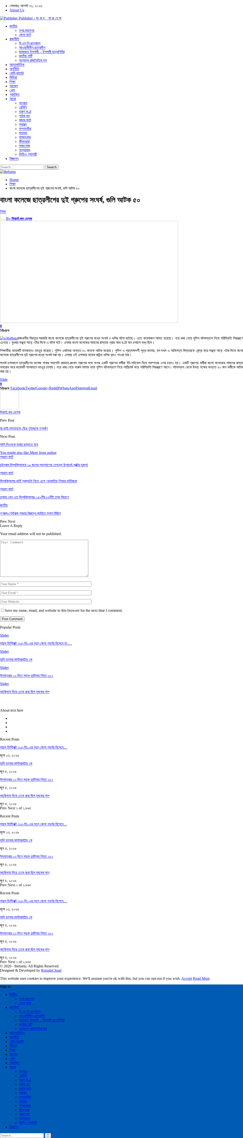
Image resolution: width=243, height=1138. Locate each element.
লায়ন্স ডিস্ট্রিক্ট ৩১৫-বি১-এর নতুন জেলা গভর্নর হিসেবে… (33, 747)
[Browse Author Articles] (9, 408)
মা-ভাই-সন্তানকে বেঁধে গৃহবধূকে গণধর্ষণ (24, 428)
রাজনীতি (14, 39)
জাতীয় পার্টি (25, 56)
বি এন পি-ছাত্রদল (29, 43)
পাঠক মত (24, 116)
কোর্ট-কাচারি (16, 73)
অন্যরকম (24, 150)
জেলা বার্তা (25, 35)
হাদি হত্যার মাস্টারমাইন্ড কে (16, 763)
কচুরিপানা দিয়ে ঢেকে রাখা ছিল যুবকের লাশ (24, 796)
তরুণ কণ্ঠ (25, 112)
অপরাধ (23, 103)
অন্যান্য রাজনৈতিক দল (33, 60)
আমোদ (13, 86)
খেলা (12, 90)
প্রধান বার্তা (6, 457)
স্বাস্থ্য (23, 124)
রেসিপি (23, 107)
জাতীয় (13, 26)
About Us (16, 10)
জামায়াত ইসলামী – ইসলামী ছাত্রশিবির (42, 52)
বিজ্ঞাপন (14, 159)
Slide (4, 380)
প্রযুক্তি (14, 95)
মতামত (23, 133)
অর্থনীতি (14, 69)
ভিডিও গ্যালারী (28, 154)
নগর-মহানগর (26, 30)
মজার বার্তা (25, 120)
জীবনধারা (24, 142)
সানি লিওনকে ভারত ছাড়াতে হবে (19, 445)
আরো (12, 99)
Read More (201, 978)
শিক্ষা (12, 82)
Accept (186, 978)
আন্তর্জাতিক (16, 65)
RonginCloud (51, 970)
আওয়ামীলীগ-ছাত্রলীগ (32, 48)
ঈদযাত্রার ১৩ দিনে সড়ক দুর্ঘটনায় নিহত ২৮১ (26, 780)
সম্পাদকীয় (25, 129)
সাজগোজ (24, 146)
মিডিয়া (13, 77)
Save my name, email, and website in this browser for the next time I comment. (64, 610)
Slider (4, 635)
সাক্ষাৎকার (25, 137)
